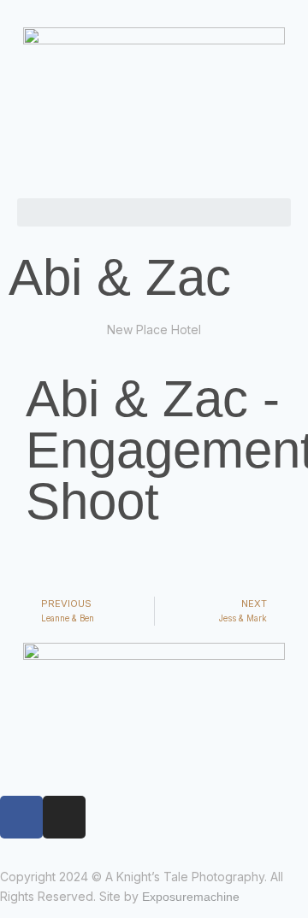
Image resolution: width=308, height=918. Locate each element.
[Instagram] (64, 817)
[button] (154, 212)
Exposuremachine (191, 896)
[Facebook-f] (21, 817)
